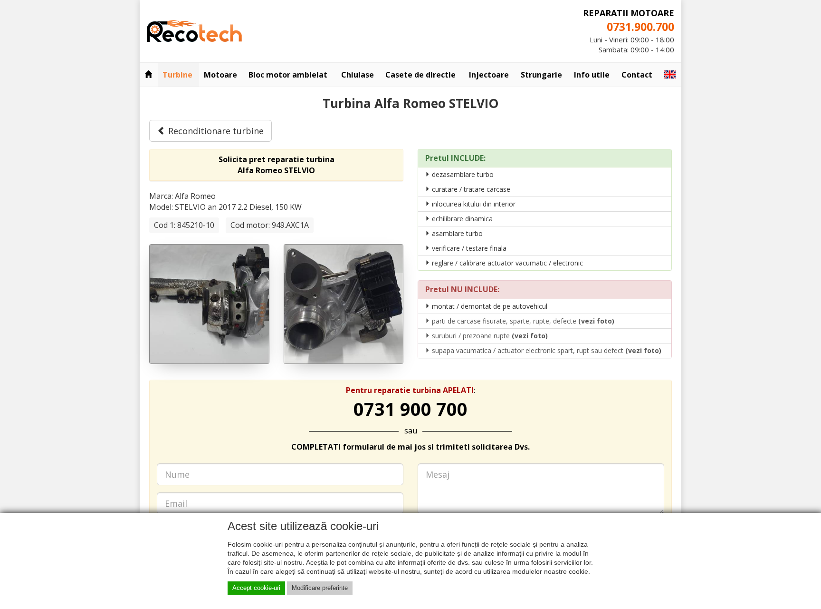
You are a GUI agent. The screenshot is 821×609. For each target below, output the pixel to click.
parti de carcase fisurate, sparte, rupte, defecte (522, 320)
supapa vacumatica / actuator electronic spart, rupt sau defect (545, 350)
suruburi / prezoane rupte (489, 335)
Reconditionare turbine (215, 131)
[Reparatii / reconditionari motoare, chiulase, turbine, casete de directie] (194, 30)
